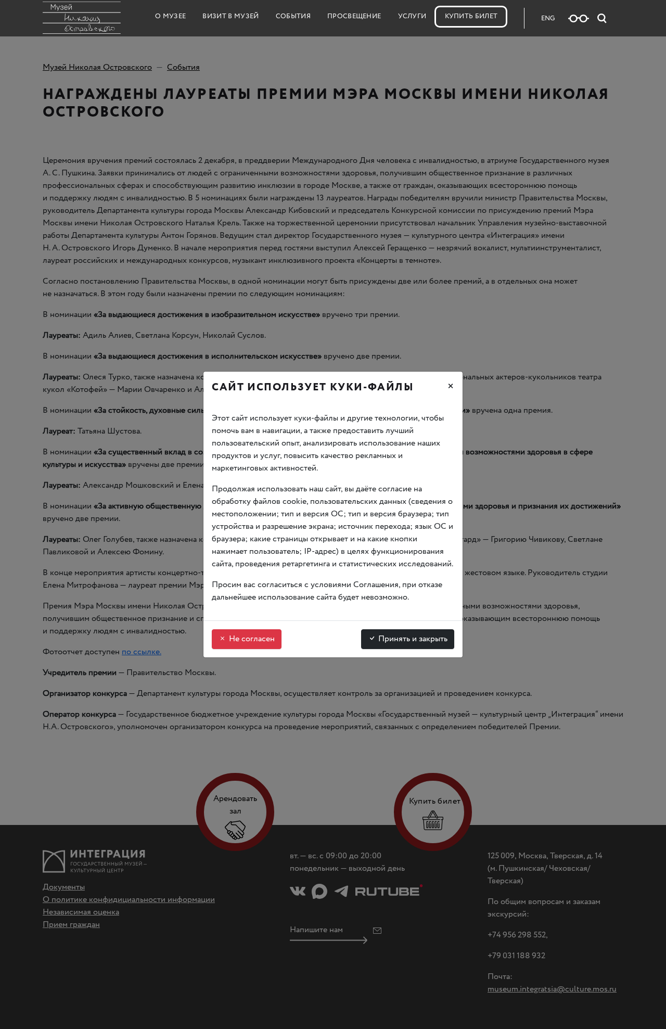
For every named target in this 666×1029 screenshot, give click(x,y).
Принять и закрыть (411, 639)
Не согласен (251, 639)
